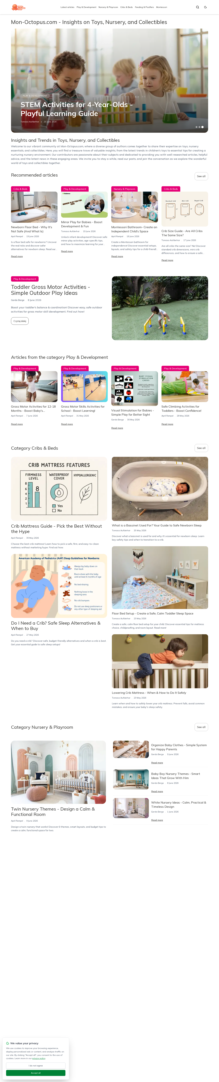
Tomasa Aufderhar (30, 121)
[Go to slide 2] (199, 127)
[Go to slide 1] (196, 127)
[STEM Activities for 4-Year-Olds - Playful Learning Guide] (109, 81)
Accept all (36, 1073)
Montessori (161, 7)
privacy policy (38, 1058)
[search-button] (197, 7)
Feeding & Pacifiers (144, 7)
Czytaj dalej (20, 321)
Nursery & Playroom (108, 7)
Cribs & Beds (126, 7)
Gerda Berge (117, 419)
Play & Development (86, 7)
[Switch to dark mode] (205, 7)
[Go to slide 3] (202, 127)
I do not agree (36, 1065)
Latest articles (67, 7)
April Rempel (17, 236)
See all (201, 176)
